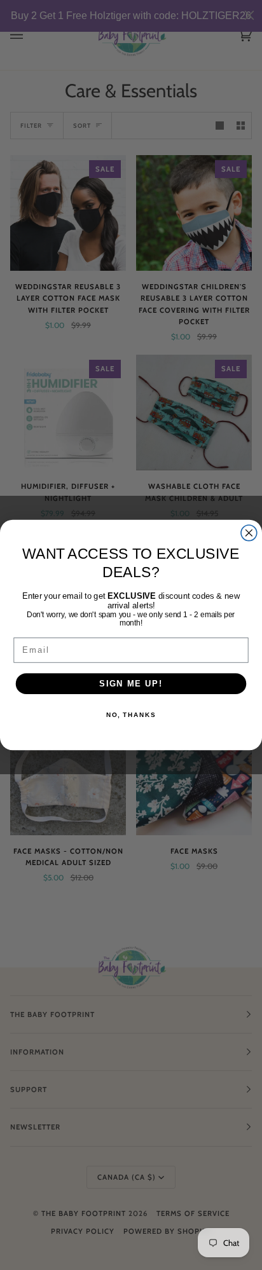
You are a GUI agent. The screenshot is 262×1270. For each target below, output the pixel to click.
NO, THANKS (131, 715)
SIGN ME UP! (131, 683)
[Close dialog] (249, 533)
